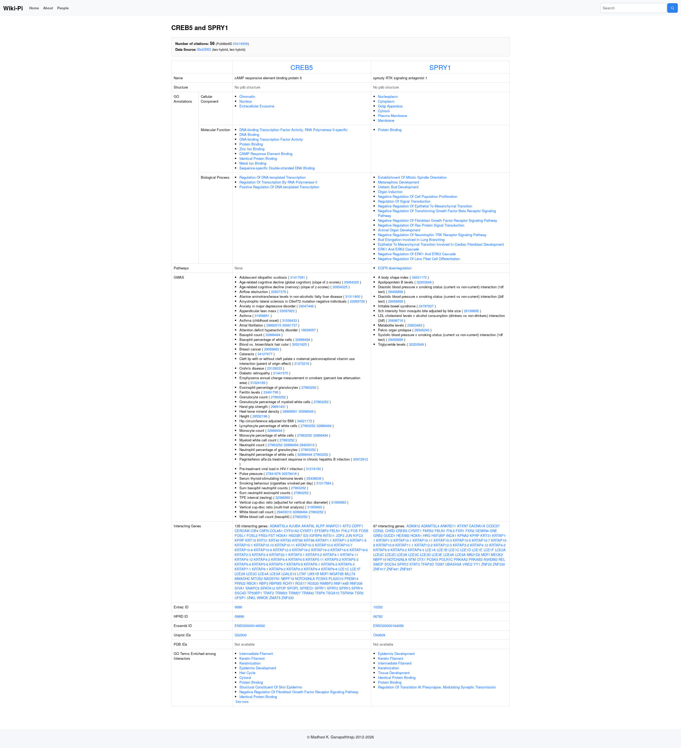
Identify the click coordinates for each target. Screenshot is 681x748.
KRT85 (297, 540)
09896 (239, 616)
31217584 (323, 483)
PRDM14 (351, 578)
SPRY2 (332, 588)
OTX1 (421, 559)
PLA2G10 (336, 578)
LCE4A (263, 573)
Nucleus (245, 101)
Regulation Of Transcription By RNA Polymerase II (278, 182)
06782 (378, 616)
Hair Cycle (247, 672)
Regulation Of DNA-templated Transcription (272, 177)
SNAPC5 (252, 588)
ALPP (320, 525)
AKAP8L (308, 525)
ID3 (305, 535)
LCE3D (425, 554)
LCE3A (402, 554)
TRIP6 (320, 592)
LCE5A (275, 573)
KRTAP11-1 (404, 545)
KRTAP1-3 (341, 540)
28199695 (471, 310)
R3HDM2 (490, 559)
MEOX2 (497, 554)
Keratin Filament (252, 658)
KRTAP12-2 (423, 545)
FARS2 (428, 530)
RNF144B (341, 583)
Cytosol (384, 110)
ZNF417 (379, 568)
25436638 (313, 478)
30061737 (289, 325)
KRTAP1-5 (358, 540)
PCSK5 (321, 578)
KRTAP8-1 (260, 568)
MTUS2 (257, 578)
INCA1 (451, 535)
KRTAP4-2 (262, 559)
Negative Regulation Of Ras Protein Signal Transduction (421, 225)
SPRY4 (357, 588)
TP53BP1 (254, 592)
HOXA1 (282, 535)
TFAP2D (427, 564)
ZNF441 (393, 568)
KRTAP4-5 (296, 559)
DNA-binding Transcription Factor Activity (271, 139)
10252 (378, 606)
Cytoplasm (386, 101)
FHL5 (450, 530)
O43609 (379, 634)
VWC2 (467, 564)
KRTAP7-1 (243, 568)
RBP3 (263, 583)
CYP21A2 (291, 530)
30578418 (289, 473)
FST (271, 535)
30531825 (299, 344)
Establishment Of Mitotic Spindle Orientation (412, 177)
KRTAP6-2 (329, 564)
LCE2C (251, 573)
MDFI (324, 573)
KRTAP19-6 (359, 549)
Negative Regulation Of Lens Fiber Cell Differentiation (419, 258)
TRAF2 (268, 592)
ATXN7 (462, 525)
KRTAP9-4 (312, 568)
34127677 (265, 353)
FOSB (363, 530)
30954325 (351, 282)
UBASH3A (453, 564)
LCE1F (355, 568)
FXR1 (460, 530)
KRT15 (250, 540)
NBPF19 (287, 578)
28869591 (290, 411)
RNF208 (356, 583)
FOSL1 (240, 535)
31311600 (352, 296)
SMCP (378, 564)
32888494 (272, 334)
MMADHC (242, 578)
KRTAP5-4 (243, 564)
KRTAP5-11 (315, 559)
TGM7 (439, 564)
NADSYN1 (272, 578)
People (63, 7)
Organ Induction (390, 191)
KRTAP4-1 (331, 554)
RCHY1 (288, 583)
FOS (354, 530)
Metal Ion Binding (252, 163)
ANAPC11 (334, 525)
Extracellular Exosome (256, 105)
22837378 (278, 291)
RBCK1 (252, 583)
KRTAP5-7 (277, 564)
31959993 (338, 502)
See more (242, 701)
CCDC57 (493, 525)
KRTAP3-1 (296, 554)
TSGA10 (332, 592)
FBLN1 (335, 530)
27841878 (273, 473)
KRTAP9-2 (277, 568)
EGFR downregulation (395, 267)
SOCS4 (390, 564)
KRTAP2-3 (243, 554)
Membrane (386, 120)
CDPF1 (357, 525)
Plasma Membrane (392, 115)
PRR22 (240, 583)
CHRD (390, 530)
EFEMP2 (321, 530)
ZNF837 (406, 568)
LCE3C (413, 554)
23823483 (414, 325)
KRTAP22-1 (278, 554)
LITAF (301, 573)
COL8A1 (276, 530)
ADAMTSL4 (279, 525)
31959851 (262, 315)
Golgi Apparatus (390, 105)
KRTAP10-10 (264, 545)
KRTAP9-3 (294, 568)
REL (502, 559)
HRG (426, 535)
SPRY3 (344, 588)
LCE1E (477, 549)
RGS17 (300, 583)
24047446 (306, 305)
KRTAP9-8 (329, 568)
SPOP (281, 588)
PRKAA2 (461, 559)
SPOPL (293, 588)
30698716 (395, 320)
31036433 (289, 320)
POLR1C (446, 559)
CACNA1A (477, 525)
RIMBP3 (326, 583)
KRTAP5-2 (333, 559)
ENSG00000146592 (250, 625)
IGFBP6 (315, 535)
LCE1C (343, 568)
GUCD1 (389, 535)
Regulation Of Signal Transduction (404, 201)
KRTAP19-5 (339, 549)
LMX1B (313, 573)
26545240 (421, 329)
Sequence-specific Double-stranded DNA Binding (277, 167)
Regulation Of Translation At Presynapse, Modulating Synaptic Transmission (437, 687)
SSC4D (240, 592)
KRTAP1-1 (323, 540)
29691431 (278, 406)
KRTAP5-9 (294, 564)
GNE (493, 530)
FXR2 (470, 530)
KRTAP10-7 (343, 545)
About (48, 7)
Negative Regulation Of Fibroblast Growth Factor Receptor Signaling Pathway (437, 220)
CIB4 (254, 530)
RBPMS (275, 583)
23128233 (274, 368)
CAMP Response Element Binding (265, 153)
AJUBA (294, 525)
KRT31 (262, 540)
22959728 (357, 301)
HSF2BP (438, 535)
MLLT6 (350, 573)
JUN (348, 535)
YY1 (477, 564)
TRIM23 (281, 592)
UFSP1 (240, 597)
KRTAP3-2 (314, 554)
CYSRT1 (306, 530)
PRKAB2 (476, 559)
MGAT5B (337, 573)
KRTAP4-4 (279, 559)
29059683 (271, 349)
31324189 (257, 382)
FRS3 (263, 535)
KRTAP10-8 (244, 549)
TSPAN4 (347, 592)
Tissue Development (394, 672)
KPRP (239, 540)
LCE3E (437, 554)
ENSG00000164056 (388, 625)
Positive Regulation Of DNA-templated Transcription (279, 186)
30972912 (360, 459)
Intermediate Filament (256, 653)
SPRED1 (307, 588)
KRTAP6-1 (312, 564)
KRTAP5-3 (350, 559)
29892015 (273, 325)
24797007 (426, 305)
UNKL (251, 597)
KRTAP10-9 (263, 549)
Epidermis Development (257, 667)
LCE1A (430, 549)
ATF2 (347, 525)
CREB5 (301, 67)
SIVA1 (239, 588)
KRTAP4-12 (244, 559)
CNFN (264, 530)
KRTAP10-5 (324, 545)
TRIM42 (308, 592)
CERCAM (242, 530)
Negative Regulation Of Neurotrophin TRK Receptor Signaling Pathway (432, 234)
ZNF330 (287, 597)
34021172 (304, 420)
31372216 (301, 363)
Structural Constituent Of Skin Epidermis (270, 687)
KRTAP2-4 (260, 554)
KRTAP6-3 (346, 564)
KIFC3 (358, 535)
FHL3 (345, 530)
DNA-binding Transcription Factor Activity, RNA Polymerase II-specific (293, 129)
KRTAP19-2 (301, 549)
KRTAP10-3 (305, 545)
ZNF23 (486, 564)
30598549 (305, 411)
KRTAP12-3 (282, 549)
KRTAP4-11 (349, 554)
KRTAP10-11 (285, 545)
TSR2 (359, 592)
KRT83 (285, 540)
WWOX (262, 597)
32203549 (424, 282)
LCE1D (465, 549)
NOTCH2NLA (305, 578)
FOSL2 (252, 535)
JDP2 (340, 535)
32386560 (282, 497)
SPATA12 (267, 588)
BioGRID (204, 49)
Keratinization (249, 663)
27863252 (308, 387)
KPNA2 (463, 535)
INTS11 (329, 535)
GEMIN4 (482, 530)
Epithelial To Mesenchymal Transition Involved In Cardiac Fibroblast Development (441, 244)
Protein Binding (251, 144)
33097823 (287, 310)
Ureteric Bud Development (398, 186)
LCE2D (390, 554)
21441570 (280, 372)
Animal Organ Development (399, 229)
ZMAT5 (274, 597)
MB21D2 (473, 554)
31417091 (297, 277)
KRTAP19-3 (320, 549)
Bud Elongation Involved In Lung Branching (411, 239)
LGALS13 (288, 573)
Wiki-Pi (13, 8)
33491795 (270, 392)
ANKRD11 (448, 525)
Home (34, 7)
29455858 (395, 291)
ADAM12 (413, 525)
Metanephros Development (398, 182)
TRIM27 (294, 592)
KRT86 (309, 540)
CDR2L (378, 530)
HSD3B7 (295, 535)
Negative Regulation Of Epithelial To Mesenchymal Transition (425, 205)
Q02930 (241, 634)
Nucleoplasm (388, 96)
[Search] (672, 8)
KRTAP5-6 (260, 564)
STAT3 (414, 564)
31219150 (313, 468)
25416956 (240, 43)
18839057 (308, 329)
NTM (412, 559)
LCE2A (240, 573)
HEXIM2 (402, 535)
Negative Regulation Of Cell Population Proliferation (417, 196)
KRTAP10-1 (244, 545)
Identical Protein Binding (258, 158)
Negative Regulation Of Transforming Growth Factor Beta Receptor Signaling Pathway (437, 213)
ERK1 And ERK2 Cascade (398, 249)
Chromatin (247, 96)
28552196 (259, 416)
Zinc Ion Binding (251, 148)
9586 (238, 606)
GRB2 (378, 535)
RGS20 (313, 583)
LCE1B (442, 549)
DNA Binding (249, 134)
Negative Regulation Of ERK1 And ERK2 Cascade (417, 253)
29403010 (307, 444)
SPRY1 (440, 67)
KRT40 (274, 540)
